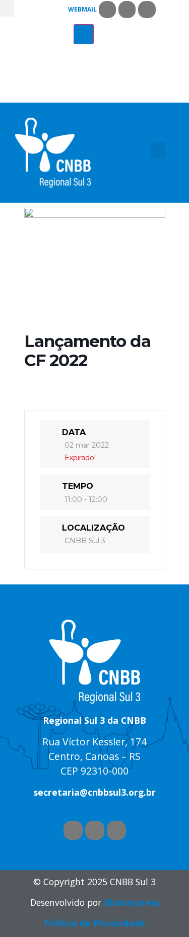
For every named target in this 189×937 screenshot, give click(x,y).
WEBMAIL (82, 9)
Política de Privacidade (94, 923)
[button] (7, 8)
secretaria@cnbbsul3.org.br (95, 792)
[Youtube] (127, 9)
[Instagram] (146, 9)
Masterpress (131, 902)
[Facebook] (107, 9)
